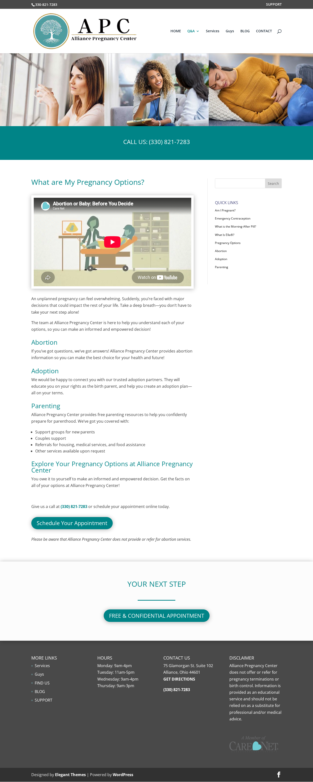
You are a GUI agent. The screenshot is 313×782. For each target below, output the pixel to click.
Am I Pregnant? (225, 210)
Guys (230, 31)
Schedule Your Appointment (72, 523)
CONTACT (264, 31)
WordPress (123, 774)
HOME (175, 31)
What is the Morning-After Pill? (235, 226)
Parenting (221, 267)
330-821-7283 (46, 4)
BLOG (245, 31)
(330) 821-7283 (169, 142)
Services (212, 31)
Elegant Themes (70, 774)
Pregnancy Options (228, 243)
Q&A (191, 31)
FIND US (42, 683)
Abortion (221, 251)
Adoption (221, 259)
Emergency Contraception (232, 218)
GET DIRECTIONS (179, 679)
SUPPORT (274, 5)
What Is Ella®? (224, 235)
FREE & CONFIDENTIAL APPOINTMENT (156, 615)
